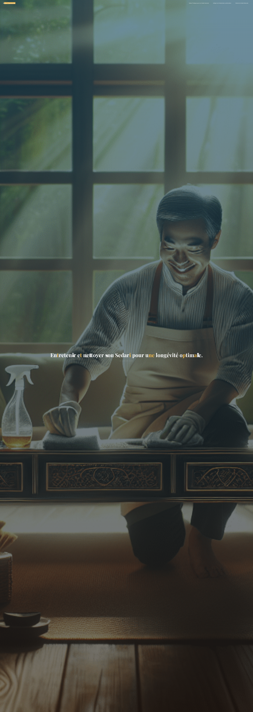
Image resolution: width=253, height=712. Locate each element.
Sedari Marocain (9, 3)
